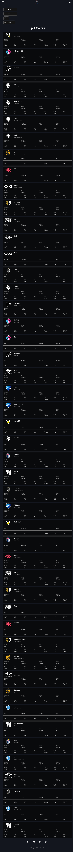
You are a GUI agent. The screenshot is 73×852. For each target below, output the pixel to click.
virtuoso (17, 488)
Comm (16, 455)
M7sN (16, 556)
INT (5, 18)
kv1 (15, 673)
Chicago (17, 690)
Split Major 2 (8, 22)
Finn (15, 757)
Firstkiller (17, 202)
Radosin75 (18, 522)
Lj (14, 152)
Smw (15, 169)
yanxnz (16, 68)
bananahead (18, 724)
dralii (15, 337)
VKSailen (17, 505)
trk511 (16, 135)
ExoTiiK (16, 320)
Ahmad (16, 623)
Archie (16, 186)
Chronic (16, 589)
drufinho (17, 354)
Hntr (15, 707)
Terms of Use (39, 848)
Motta (16, 371)
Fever (16, 471)
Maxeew (17, 791)
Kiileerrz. (17, 118)
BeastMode (18, 101)
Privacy (31, 848)
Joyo (16, 253)
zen (15, 34)
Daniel (16, 286)
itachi (16, 572)
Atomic (16, 438)
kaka (15, 808)
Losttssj (17, 303)
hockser (16, 656)
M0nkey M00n (19, 51)
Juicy (16, 606)
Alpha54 (17, 421)
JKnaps (16, 539)
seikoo (16, 219)
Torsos (16, 825)
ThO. (15, 270)
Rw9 (15, 85)
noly (15, 741)
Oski (15, 236)
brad (15, 774)
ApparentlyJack (19, 640)
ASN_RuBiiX (18, 404)
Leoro (16, 387)
